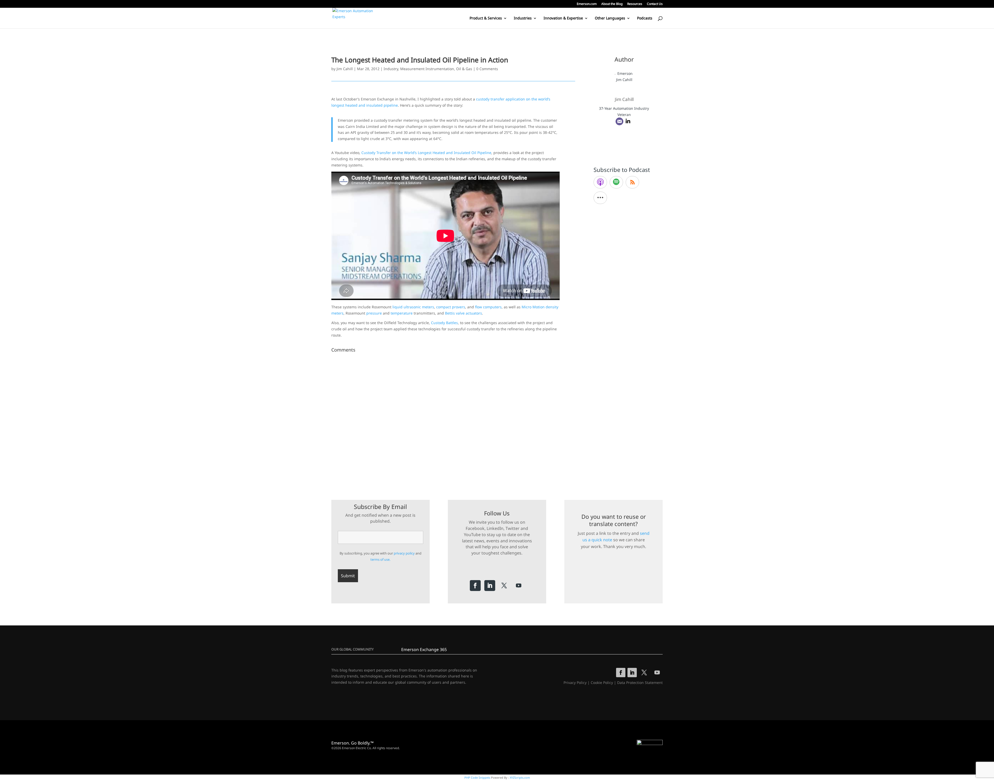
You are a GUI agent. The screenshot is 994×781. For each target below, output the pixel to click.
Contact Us (655, 4)
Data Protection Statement (640, 682)
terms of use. (380, 559)
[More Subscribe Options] (600, 198)
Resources (634, 4)
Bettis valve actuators (463, 313)
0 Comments (487, 68)
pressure (374, 313)
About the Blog (612, 4)
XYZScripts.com (520, 777)
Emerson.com (587, 4)
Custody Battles (444, 322)
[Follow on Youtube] (518, 585)
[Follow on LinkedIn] (489, 585)
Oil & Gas (464, 68)
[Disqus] (453, 419)
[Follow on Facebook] (475, 585)
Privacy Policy (575, 682)
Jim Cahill (345, 68)
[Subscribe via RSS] (632, 182)
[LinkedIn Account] (628, 121)
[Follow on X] (504, 585)
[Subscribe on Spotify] (616, 182)
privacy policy (404, 553)
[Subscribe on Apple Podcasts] (600, 182)
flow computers (488, 306)
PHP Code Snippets (477, 777)
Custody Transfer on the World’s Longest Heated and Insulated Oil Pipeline (426, 152)
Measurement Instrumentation (427, 68)
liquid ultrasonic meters (413, 306)
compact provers (450, 306)
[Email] (619, 121)
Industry (391, 68)
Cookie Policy (602, 682)
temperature (402, 313)
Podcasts (644, 18)
